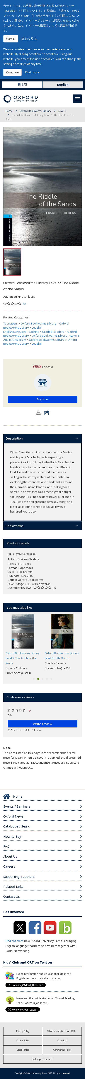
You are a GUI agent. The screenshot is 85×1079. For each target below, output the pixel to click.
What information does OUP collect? (64, 1031)
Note (7, 748)
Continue (12, 72)
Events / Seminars (17, 806)
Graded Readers (53, 332)
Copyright (62, 1040)
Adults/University (14, 340)
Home (9, 110)
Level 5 (62, 110)
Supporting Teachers (19, 876)
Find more (32, 72)
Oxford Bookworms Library (35, 110)
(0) (24, 303)
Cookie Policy (22, 1040)
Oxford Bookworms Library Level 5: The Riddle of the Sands (22, 658)
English (62, 85)
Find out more (14, 941)
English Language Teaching (21, 332)
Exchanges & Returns (42, 1059)
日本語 (22, 85)
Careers (9, 866)
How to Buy (12, 836)
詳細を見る (29, 39)
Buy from (43, 399)
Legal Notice (23, 1049)
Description (14, 438)
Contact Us (11, 896)
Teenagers (10, 323)
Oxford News (13, 816)
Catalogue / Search (17, 826)
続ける (10, 39)
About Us (10, 856)
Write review (42, 724)
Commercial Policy (62, 1049)
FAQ (6, 846)
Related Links (13, 886)
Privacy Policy (22, 1031)
